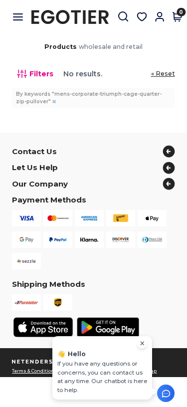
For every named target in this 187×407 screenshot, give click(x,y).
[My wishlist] (141, 16)
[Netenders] (33, 362)
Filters (41, 73)
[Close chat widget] (142, 344)
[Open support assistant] (166, 393)
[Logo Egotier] (73, 17)
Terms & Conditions (34, 371)
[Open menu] (21, 17)
